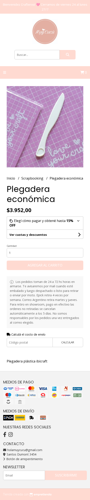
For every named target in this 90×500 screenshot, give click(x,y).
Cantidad (12, 245)
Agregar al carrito (45, 265)
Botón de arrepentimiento (24, 459)
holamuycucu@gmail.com (24, 450)
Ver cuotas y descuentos (28, 235)
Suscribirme (66, 475)
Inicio (11, 178)
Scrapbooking (32, 178)
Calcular (67, 342)
